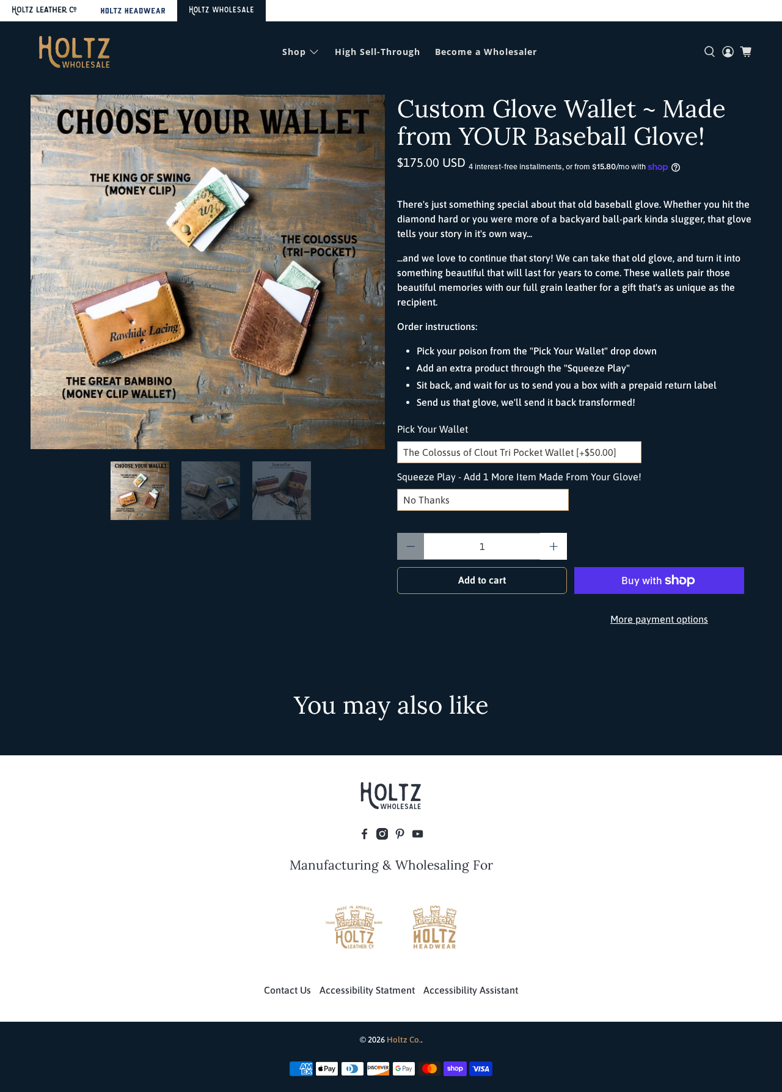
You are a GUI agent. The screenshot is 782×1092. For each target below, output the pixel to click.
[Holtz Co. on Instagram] (382, 835)
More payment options (659, 619)
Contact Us (287, 989)
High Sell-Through (377, 51)
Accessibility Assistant (470, 989)
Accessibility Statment (367, 989)
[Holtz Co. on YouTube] (417, 835)
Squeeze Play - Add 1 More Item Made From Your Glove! (519, 476)
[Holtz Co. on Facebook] (364, 835)
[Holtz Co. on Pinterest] (400, 835)
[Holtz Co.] (74, 52)
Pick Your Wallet (432, 428)
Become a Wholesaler (486, 51)
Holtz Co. (404, 1039)
